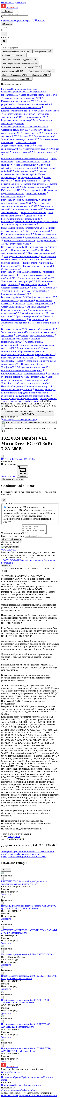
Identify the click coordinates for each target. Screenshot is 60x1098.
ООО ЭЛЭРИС (8, 549)
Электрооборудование (36, 398)
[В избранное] (2, 456)
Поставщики (15, 20)
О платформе (7, 1085)
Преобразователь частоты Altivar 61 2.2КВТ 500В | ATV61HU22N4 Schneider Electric (26, 1025)
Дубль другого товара (33, 516)
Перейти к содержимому (13, 2)
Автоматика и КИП (33, 851)
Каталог (8, 24)
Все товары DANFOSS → (25, 459)
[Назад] (4, 34)
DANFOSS (6, 459)
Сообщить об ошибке (13, 479)
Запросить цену (29, 419)
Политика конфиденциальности (17, 1095)
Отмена (5, 539)
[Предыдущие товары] (3, 870)
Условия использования (45, 1095)
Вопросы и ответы (33, 1085)
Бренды (5, 20)
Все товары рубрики (15, 91)
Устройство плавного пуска (32, 856)
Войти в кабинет (29, 1090)
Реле (25, 401)
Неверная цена (14, 507)
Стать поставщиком (11, 1090)
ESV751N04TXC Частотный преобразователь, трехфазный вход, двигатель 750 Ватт (24, 882)
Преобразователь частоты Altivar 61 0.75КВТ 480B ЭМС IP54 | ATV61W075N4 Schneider (29, 977)
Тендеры (25, 20)
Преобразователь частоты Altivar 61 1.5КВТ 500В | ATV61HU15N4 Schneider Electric (26, 1001)
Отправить (16, 539)
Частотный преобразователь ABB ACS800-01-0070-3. (27, 954)
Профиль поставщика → (31, 560)
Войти (41, 20)
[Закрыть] (4, 41)
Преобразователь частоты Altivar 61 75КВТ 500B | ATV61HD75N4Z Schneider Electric (26, 1049)
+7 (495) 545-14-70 (10, 560)
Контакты (19, 1085)
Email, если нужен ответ (13, 536)
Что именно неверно (11, 533)
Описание (6, 566)
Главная (5, 398)
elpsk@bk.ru (14, 836)
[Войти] (46, 20)
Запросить (6, 894)
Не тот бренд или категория (30, 513)
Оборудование (17, 398)
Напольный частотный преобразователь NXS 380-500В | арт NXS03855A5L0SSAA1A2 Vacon (29, 907)
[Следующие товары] (8, 870)
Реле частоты (34, 401)
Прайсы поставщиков (32, 1077)
